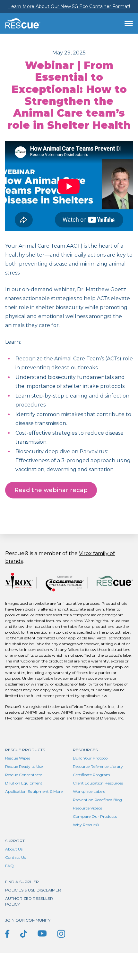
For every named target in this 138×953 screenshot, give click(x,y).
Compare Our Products (95, 816)
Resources (85, 749)
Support (15, 840)
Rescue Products (25, 749)
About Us (13, 849)
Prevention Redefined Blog (97, 799)
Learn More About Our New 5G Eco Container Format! (69, 6)
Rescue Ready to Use (24, 766)
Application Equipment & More (34, 791)
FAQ (9, 865)
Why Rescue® (86, 824)
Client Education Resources (98, 783)
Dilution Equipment (23, 783)
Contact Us (15, 857)
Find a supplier (22, 881)
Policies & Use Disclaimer (33, 890)
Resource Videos (87, 808)
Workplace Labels (89, 791)
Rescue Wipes (17, 758)
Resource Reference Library (98, 766)
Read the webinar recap (51, 490)
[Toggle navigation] (129, 23)
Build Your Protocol (90, 758)
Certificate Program (91, 774)
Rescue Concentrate (23, 774)
